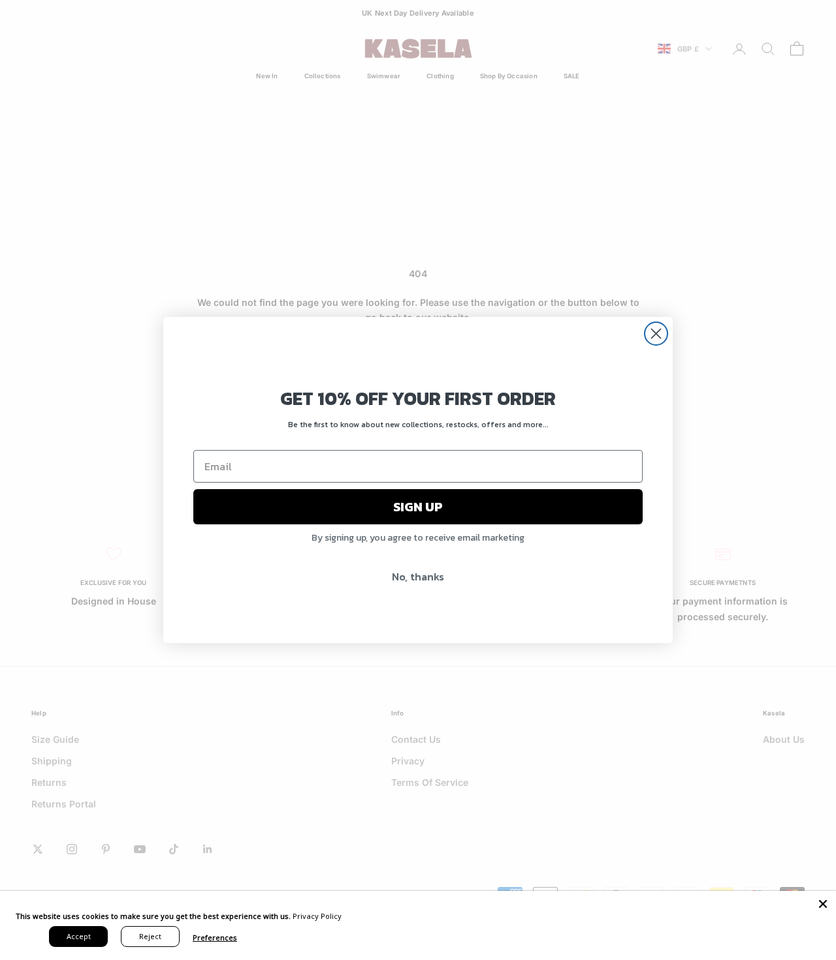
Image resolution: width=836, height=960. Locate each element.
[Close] (822, 903)
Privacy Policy (317, 916)
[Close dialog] (656, 333)
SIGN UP (418, 507)
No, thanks (418, 576)
